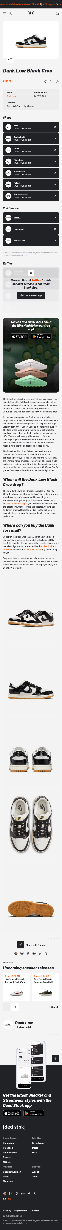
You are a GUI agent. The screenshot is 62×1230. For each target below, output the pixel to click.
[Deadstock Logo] (31, 13)
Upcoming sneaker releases (28, 967)
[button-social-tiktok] (40, 953)
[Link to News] (10, 13)
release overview (34, 549)
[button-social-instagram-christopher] (16, 953)
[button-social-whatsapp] (34, 953)
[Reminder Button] (51, 81)
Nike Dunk (47, 546)
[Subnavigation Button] (5, 13)
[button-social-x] (46, 953)
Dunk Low (7, 549)
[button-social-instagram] (22, 953)
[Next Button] (15, 1007)
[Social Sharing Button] (20, 944)
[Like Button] (57, 81)
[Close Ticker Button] (57, 4)
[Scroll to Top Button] (55, 1058)
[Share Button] (45, 81)
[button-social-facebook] (28, 953)
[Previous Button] (6, 1007)
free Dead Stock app (16, 503)
